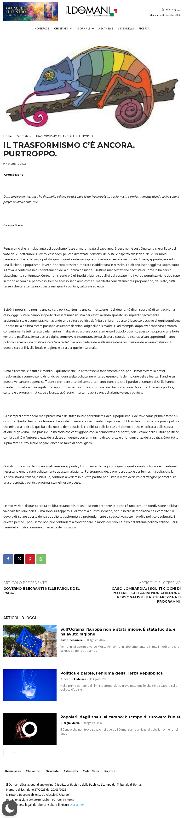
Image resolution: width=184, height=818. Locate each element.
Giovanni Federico (73, 679)
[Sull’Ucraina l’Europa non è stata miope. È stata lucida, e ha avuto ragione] (30, 641)
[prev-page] (6, 753)
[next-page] (14, 753)
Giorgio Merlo (13, 174)
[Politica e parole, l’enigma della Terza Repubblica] (30, 685)
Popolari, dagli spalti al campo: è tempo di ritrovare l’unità (120, 717)
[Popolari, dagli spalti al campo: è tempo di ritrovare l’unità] (30, 729)
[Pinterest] (30, 559)
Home (7, 136)
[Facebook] (8, 559)
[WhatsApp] (41, 559)
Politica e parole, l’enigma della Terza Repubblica (111, 673)
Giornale (22, 136)
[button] (9, 808)
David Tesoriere (71, 640)
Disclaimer (77, 805)
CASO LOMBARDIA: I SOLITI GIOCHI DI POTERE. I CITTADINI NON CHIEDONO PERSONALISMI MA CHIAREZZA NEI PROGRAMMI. (146, 595)
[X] (19, 559)
